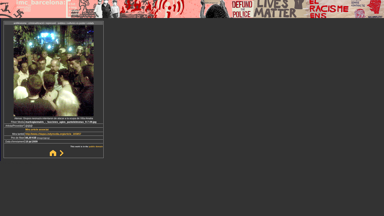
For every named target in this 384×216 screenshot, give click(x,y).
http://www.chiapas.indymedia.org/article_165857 (53, 134)
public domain (96, 146)
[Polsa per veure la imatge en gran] (54, 115)
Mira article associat (37, 129)
